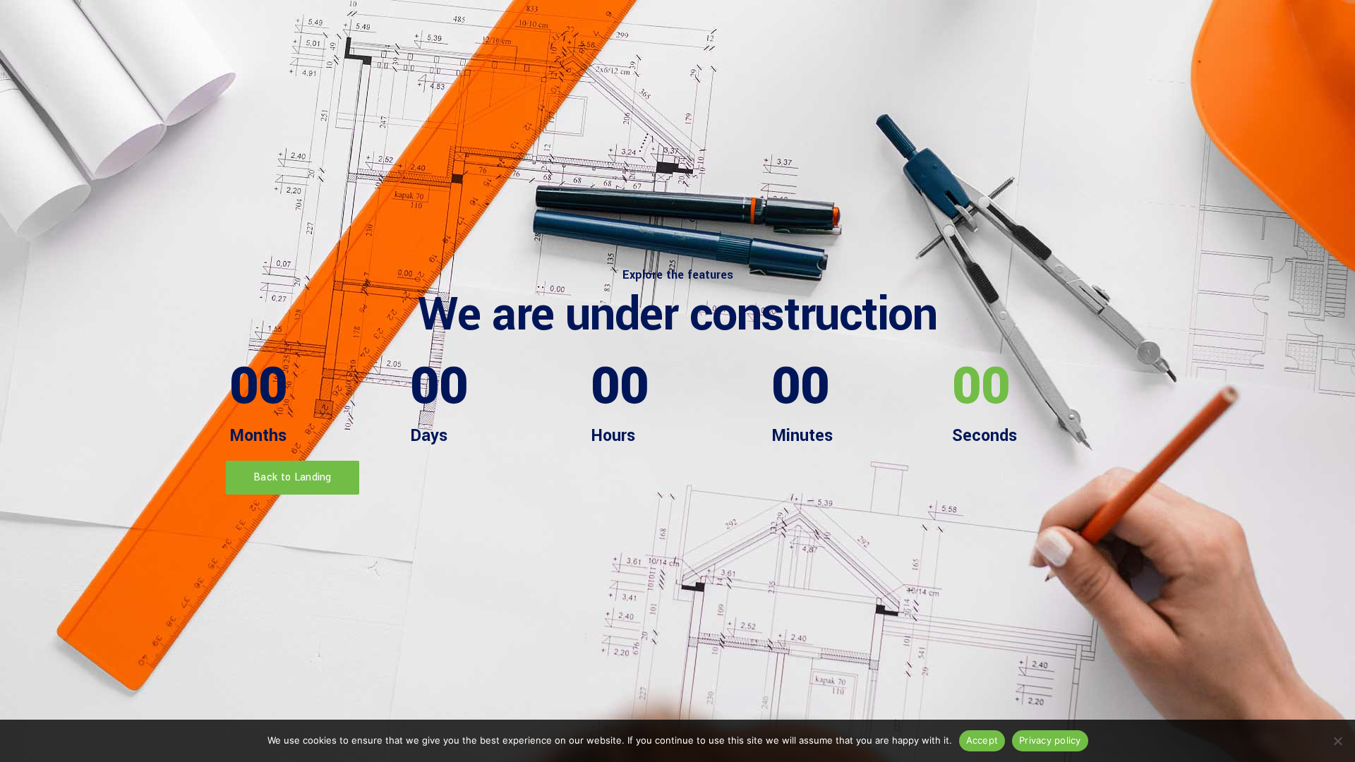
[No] (1337, 741)
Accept (982, 740)
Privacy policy (1050, 740)
